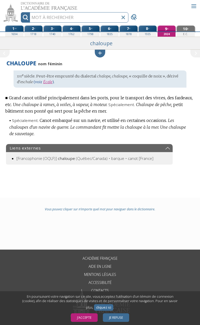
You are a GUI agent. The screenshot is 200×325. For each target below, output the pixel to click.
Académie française (100, 258)
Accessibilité (100, 282)
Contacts (100, 290)
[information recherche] (25, 17)
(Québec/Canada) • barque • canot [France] (84, 158)
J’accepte (84, 317)
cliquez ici (103, 307)
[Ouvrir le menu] (194, 6)
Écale (47, 82)
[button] (100, 53)
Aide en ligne (100, 266)
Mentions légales (100, 274)
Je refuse (116, 317)
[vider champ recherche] (123, 17)
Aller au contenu (20, 4)
